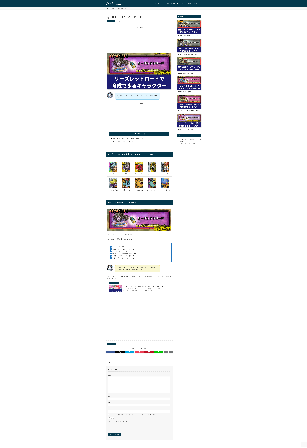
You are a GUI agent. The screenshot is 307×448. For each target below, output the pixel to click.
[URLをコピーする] (168, 352)
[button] (110, 352)
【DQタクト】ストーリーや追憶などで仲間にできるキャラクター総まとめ (144, 287)
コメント (111, 375)
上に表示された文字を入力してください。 (118, 421)
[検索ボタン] (199, 3)
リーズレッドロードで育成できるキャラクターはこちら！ (129, 138)
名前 (109, 396)
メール (110, 402)
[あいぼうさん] (115, 3)
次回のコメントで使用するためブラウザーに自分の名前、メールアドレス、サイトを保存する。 (134, 414)
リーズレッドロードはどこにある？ (123, 141)
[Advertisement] (139, 39)
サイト (109, 408)
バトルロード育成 (110, 21)
